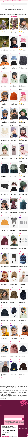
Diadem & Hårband (9, 14)
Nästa (16, 380)
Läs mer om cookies (4, 434)
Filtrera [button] (12, 16)
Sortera (15, 16)
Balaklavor (5, 14)
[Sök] (1, 3)
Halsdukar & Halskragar (14, 14)
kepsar (1, 387)
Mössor (2, 14)
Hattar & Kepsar (25, 14)
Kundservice (27, 435)
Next (27, 14)
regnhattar (4, 387)
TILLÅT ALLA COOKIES (5, 436)
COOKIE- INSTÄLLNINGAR (13, 436)
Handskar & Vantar (21, 14)
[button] (1, 2)
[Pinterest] (17, 434)
